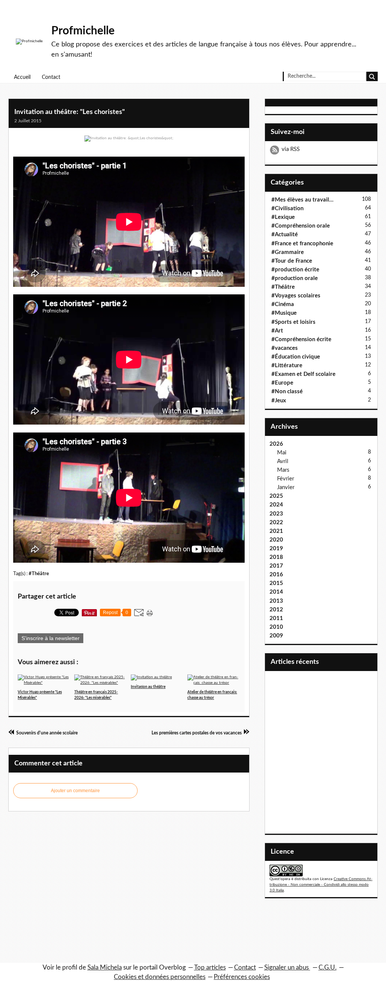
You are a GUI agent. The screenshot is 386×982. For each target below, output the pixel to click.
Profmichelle (83, 31)
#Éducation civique (295, 357)
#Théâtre (39, 573)
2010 (276, 627)
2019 (276, 548)
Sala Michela (104, 967)
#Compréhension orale (300, 226)
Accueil (22, 77)
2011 (276, 618)
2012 (276, 610)
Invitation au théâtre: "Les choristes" (69, 112)
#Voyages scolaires (295, 296)
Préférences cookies (242, 977)
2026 (276, 444)
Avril (282, 461)
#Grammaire (287, 252)
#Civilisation (287, 208)
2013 (276, 601)
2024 (276, 505)
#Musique (284, 313)
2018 (276, 557)
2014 (276, 592)
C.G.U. (328, 967)
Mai (281, 453)
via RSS (291, 149)
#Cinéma (282, 304)
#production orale (294, 278)
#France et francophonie (302, 243)
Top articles (210, 967)
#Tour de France (291, 261)
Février (285, 479)
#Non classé (287, 391)
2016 (276, 574)
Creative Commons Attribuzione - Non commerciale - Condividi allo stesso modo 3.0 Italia (321, 884)
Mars (283, 470)
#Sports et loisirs (293, 322)
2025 (276, 496)
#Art (277, 331)
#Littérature (286, 365)
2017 (276, 566)
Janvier (285, 487)
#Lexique (283, 217)
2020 (276, 540)
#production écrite (295, 269)
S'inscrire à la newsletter (50, 638)
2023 (276, 514)
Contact (51, 77)
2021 (276, 531)
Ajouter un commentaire (75, 790)
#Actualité (284, 234)
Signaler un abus (287, 967)
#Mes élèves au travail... (302, 200)
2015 (276, 583)
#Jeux (278, 400)
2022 (276, 522)
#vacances (284, 348)
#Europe (282, 383)
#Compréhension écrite (301, 339)
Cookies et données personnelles (159, 977)
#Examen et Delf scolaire (303, 374)
